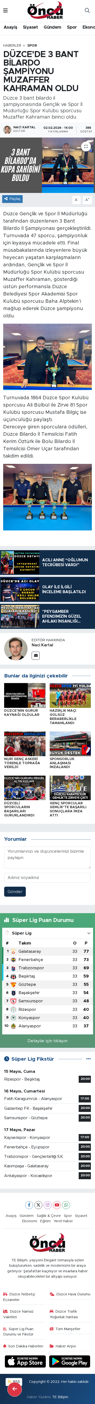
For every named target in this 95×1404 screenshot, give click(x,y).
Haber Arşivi (66, 1346)
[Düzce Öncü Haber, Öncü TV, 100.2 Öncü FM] (45, 10)
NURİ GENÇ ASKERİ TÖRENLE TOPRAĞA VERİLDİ (22, 763)
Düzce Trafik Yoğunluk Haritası (64, 1314)
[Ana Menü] (5, 11)
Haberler (12, 45)
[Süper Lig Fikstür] (88, 1059)
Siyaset (30, 27)
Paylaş (15, 199)
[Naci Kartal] (16, 648)
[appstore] (26, 1362)
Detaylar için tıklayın (47, 1041)
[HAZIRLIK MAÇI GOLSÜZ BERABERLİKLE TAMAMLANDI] (70, 695)
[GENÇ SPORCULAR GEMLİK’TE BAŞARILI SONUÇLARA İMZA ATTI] (70, 788)
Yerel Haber (63, 1221)
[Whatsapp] (66, 1205)
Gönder (15, 892)
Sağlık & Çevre (49, 1216)
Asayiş (10, 27)
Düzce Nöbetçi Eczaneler (19, 1296)
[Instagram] (48, 1205)
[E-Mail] (36, 656)
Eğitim (45, 1221)
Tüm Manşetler (67, 1329)
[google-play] (69, 1362)
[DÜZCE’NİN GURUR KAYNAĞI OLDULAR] (25, 695)
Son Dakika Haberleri (25, 1346)
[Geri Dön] (14, 1389)
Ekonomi (29, 1221)
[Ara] (87, 11)
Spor (72, 27)
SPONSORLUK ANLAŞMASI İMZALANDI (62, 763)
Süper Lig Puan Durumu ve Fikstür (18, 1331)
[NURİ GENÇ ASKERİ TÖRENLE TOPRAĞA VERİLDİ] (25, 743)
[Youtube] (57, 1205)
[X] (38, 1205)
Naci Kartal (42, 645)
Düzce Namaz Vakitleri (18, 1314)
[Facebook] (29, 1205)
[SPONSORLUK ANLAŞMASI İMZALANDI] (70, 743)
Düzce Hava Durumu (73, 1294)
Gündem (52, 27)
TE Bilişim (60, 1397)
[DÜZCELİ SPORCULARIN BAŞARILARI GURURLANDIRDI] (25, 788)
